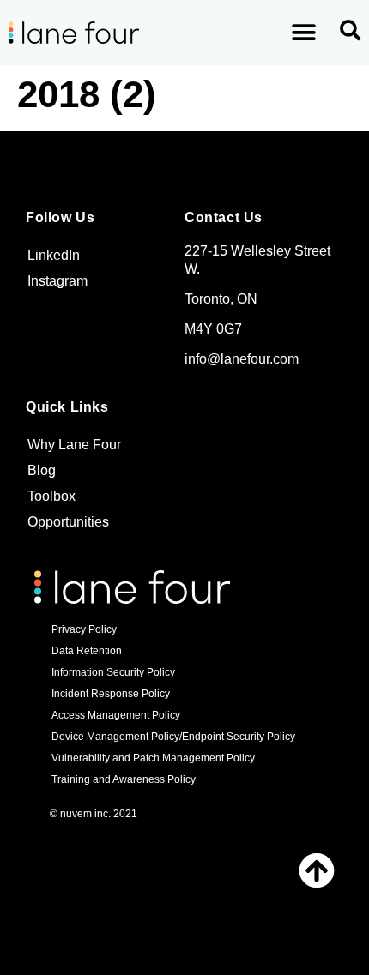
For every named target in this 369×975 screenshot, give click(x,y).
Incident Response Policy (110, 694)
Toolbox (51, 496)
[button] (303, 33)
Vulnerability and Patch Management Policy (153, 758)
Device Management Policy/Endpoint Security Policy (173, 737)
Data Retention (86, 651)
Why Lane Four (74, 444)
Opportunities (68, 522)
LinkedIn (53, 255)
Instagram (57, 281)
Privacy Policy (84, 629)
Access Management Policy (115, 715)
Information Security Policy (113, 672)
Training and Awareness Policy (123, 779)
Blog (41, 470)
